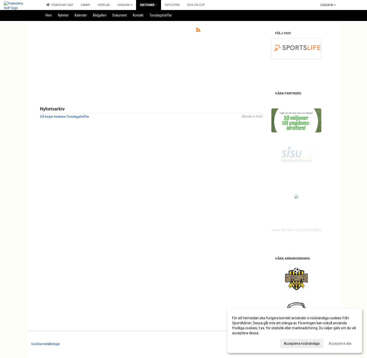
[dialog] (294, 330)
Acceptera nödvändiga (302, 344)
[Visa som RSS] (198, 31)
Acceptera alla (340, 344)
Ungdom (123, 5)
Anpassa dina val (245, 343)
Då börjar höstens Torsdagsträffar (64, 116)
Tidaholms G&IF (61, 5)
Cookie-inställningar (45, 344)
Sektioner (147, 5)
